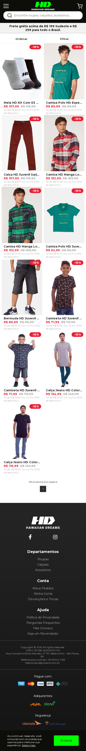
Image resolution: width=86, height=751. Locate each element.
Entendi (66, 740)
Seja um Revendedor (43, 633)
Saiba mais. (29, 745)
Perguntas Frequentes (43, 623)
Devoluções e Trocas (43, 599)
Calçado (43, 564)
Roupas (43, 559)
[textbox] (45, 15)
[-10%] (22, 73)
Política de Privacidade (43, 617)
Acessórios (43, 570)
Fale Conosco (43, 628)
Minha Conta (43, 594)
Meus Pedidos (43, 588)
